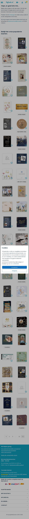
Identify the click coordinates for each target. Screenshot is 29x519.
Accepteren (14, 267)
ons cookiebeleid (15, 263)
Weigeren (14, 270)
